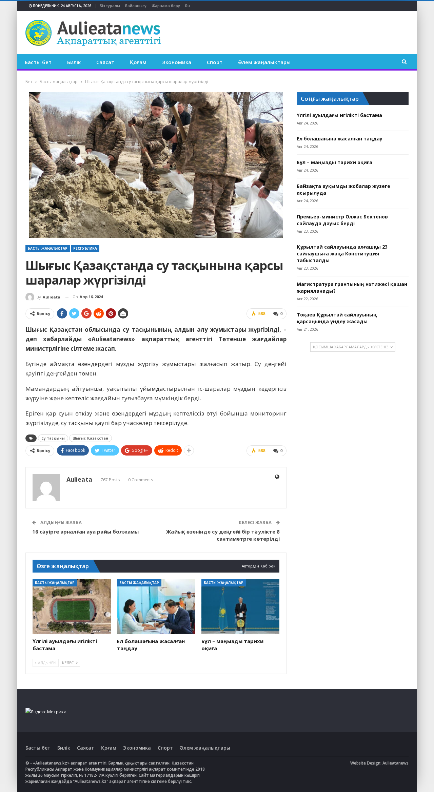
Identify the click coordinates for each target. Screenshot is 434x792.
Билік (74, 62)
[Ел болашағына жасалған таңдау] (156, 606)
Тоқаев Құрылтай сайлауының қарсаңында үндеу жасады (337, 318)
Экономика (176, 62)
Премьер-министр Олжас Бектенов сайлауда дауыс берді (342, 220)
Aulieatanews (395, 763)
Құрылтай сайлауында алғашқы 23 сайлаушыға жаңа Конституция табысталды (342, 254)
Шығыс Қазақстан (90, 438)
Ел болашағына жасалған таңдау (339, 138)
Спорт (214, 62)
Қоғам (138, 62)
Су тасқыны (53, 438)
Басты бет (38, 62)
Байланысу (135, 5)
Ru (187, 5)
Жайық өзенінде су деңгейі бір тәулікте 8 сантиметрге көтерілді (223, 535)
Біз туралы (110, 5)
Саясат (105, 62)
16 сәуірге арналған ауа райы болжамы (85, 531)
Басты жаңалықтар (47, 248)
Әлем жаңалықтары (264, 62)
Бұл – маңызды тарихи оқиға (334, 162)
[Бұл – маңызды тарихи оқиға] (240, 606)
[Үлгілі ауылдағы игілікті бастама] (72, 606)
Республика (85, 248)
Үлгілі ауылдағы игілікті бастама (339, 115)
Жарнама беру (166, 5)
